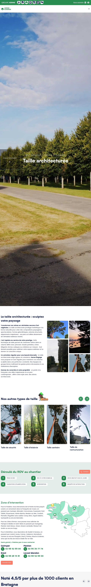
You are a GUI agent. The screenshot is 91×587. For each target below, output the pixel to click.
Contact (86, 471)
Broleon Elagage (22, 2)
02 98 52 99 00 (13, 549)
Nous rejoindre (78, 2)
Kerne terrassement (38, 2)
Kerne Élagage (26, 2)
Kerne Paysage (19, 2)
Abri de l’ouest (42, 2)
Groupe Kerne (8, 2)
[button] (87, 399)
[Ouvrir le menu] (89, 9)
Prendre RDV (6, 562)
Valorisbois (30, 2)
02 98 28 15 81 (12, 556)
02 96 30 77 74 (35, 549)
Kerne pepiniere (34, 2)
